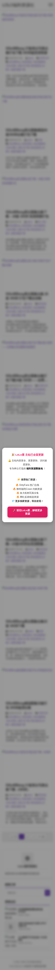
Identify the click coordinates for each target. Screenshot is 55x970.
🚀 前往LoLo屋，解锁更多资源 (27, 512)
